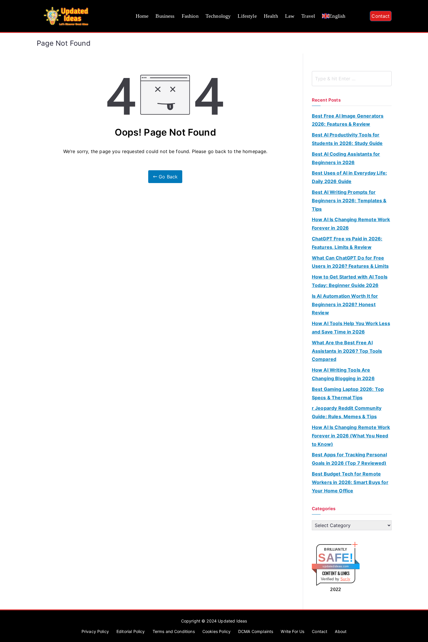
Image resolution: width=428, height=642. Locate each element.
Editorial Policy (130, 631)
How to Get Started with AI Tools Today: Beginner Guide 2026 (350, 281)
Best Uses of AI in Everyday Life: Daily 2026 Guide (349, 177)
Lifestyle (247, 16)
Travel (308, 16)
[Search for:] (351, 78)
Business (164, 16)
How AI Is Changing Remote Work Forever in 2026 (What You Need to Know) (351, 435)
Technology (218, 16)
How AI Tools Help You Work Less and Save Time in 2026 (351, 327)
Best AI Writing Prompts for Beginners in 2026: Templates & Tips (349, 200)
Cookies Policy (216, 631)
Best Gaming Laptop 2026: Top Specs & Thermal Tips (348, 393)
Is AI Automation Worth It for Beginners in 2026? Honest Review (345, 304)
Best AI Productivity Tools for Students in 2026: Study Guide (347, 139)
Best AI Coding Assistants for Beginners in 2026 (346, 158)
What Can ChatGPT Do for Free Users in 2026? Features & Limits (350, 262)
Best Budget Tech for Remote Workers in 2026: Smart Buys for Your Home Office (350, 482)
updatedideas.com (336, 566)
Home (142, 16)
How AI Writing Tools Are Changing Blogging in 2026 (343, 374)
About (340, 631)
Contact (381, 16)
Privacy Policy (95, 631)
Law (289, 16)
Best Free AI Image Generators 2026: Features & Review (348, 120)
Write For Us (292, 631)
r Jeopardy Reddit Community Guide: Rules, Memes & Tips (346, 412)
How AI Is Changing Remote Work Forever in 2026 (351, 224)
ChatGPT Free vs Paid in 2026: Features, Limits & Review (347, 243)
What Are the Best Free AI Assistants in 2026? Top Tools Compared (347, 351)
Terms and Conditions (174, 631)
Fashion (190, 16)
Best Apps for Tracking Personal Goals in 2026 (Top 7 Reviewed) (349, 459)
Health (271, 16)
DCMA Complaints (255, 631)
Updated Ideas (232, 620)
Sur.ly (345, 579)
